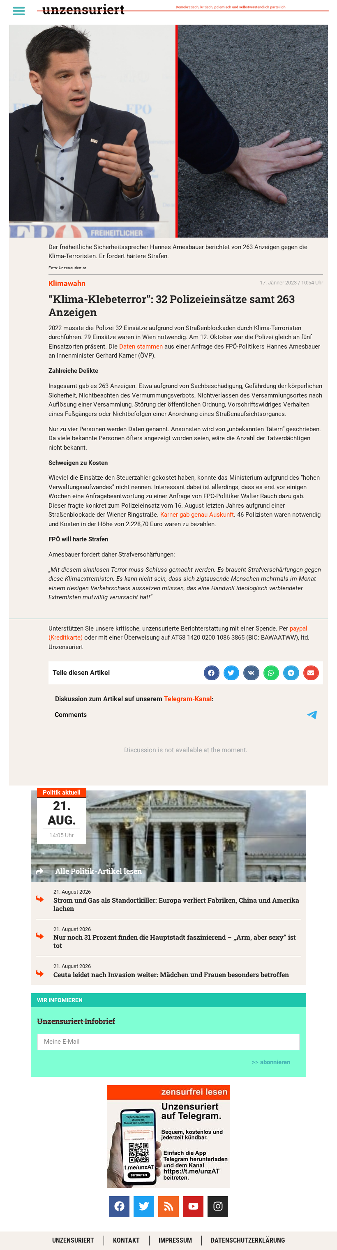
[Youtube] (193, 1206)
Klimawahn (66, 283)
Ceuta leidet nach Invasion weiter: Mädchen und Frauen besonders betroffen (171, 974)
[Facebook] (119, 1206)
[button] (19, 11)
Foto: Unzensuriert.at (67, 268)
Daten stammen (141, 346)
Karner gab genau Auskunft (197, 514)
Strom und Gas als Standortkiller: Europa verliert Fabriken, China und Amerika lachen (176, 904)
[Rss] (168, 1206)
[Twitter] (144, 1206)
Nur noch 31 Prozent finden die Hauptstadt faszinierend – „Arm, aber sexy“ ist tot (174, 941)
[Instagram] (218, 1206)
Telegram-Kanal (188, 699)
